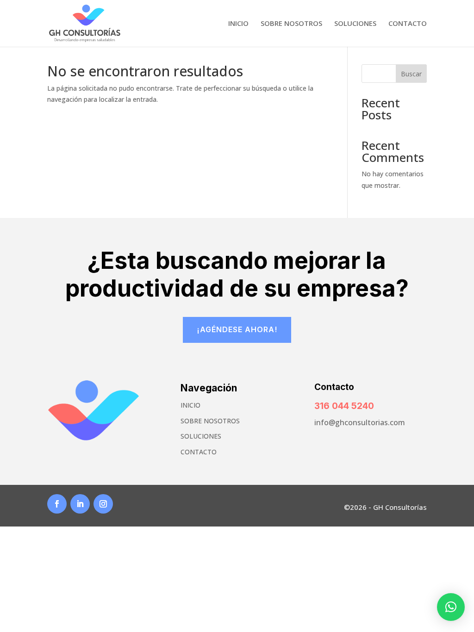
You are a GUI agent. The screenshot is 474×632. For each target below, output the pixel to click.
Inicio (238, 24)
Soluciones (355, 24)
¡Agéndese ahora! (237, 329)
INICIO (190, 405)
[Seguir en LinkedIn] (80, 504)
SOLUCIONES (201, 436)
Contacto (407, 24)
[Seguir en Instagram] (103, 504)
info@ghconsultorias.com (359, 422)
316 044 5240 (344, 406)
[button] (451, 607)
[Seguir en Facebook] (57, 504)
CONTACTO (199, 451)
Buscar (411, 73)
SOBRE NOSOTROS (210, 420)
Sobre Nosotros (291, 24)
